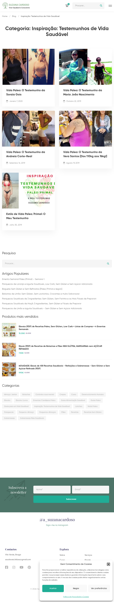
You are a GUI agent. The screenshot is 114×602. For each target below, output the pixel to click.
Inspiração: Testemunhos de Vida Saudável (52, 406)
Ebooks (7, 400)
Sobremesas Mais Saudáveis (32, 418)
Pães (63, 412)
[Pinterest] (29, 567)
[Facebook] (6, 567)
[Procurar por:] (88, 6)
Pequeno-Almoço (26, 412)
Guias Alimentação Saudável (73, 400)
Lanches (78, 406)
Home (4, 16)
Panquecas (8, 412)
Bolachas (26, 394)
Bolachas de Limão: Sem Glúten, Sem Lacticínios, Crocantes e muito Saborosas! (40, 294)
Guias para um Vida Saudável (16, 406)
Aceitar (53, 588)
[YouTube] (21, 567)
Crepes (63, 394)
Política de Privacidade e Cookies (76, 597)
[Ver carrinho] (67, 6)
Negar (76, 588)
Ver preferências (99, 588)
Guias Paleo (96, 400)
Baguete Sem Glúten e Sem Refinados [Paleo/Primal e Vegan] (32, 289)
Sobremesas (9, 418)
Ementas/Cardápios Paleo (44, 400)
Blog (14, 16)
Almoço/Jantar (10, 394)
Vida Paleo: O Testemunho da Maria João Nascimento (82, 92)
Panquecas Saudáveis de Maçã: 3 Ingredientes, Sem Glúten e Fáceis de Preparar (41, 304)
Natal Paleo (93, 406)
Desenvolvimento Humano (93, 394)
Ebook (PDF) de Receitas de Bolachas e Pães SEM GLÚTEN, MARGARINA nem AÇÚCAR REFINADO (60, 347)
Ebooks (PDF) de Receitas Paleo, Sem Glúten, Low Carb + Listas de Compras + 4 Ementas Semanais (62, 327)
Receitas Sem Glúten (92, 412)
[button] (108, 564)
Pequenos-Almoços (47, 412)
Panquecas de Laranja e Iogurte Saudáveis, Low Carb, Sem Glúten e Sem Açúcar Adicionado (47, 284)
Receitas (74, 412)
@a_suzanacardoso (57, 519)
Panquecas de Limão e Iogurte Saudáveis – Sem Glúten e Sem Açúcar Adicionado (42, 308)
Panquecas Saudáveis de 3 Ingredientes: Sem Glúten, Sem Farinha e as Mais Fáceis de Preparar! (49, 299)
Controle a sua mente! (45, 394)
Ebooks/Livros (22, 400)
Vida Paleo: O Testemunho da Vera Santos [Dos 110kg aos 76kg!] (85, 154)
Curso (73, 394)
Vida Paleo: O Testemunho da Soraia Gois (25, 92)
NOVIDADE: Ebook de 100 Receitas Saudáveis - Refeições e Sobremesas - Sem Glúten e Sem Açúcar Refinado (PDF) (64, 367)
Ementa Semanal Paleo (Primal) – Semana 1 (23, 279)
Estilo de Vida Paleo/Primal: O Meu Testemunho (25, 216)
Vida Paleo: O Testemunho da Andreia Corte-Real (25, 154)
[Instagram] (14, 567)
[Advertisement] (57, 444)
